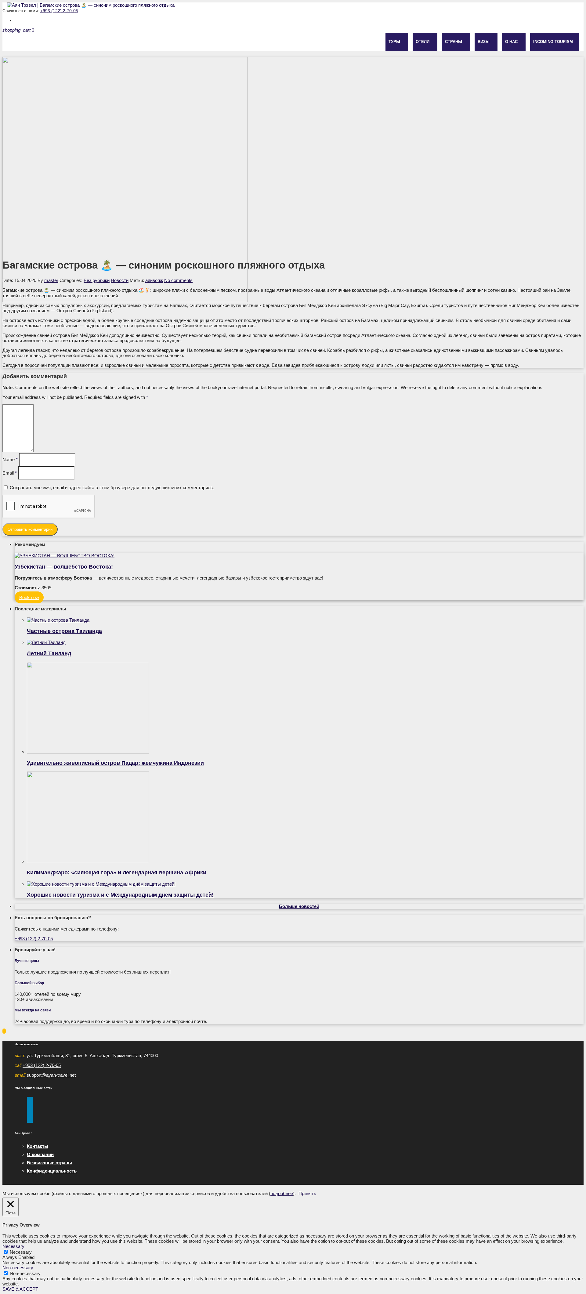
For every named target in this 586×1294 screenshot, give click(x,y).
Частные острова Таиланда (64, 631)
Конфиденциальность (52, 1170)
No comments (178, 280)
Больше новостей (299, 906)
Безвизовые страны (49, 1162)
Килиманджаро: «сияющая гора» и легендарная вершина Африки (116, 872)
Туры (394, 41)
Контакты (37, 1146)
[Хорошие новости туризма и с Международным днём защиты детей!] (305, 884)
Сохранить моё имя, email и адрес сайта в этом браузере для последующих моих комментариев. (112, 487)
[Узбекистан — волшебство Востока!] (299, 555)
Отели (422, 41)
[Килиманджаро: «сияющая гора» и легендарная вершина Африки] (305, 818)
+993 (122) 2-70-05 (59, 10)
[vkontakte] (30, 1109)
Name (10, 459)
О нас (511, 41)
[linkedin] (30, 1120)
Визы (484, 41)
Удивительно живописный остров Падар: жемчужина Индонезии (115, 763)
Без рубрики (97, 280)
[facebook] (30, 1099)
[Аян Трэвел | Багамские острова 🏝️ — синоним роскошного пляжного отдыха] (91, 5)
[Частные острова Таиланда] (305, 620)
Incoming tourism (553, 41)
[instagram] (30, 1104)
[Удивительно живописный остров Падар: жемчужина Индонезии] (305, 708)
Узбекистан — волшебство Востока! (64, 567)
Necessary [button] (13, 1246)
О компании (40, 1154)
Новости (119, 280)
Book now (29, 597)
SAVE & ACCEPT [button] (20, 1289)
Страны (453, 41)
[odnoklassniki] (30, 1115)
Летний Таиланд (49, 653)
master (51, 280)
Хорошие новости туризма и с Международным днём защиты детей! (120, 895)
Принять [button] (307, 1193)
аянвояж (154, 280)
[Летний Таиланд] (305, 642)
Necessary (21, 1252)
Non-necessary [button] (17, 1267)
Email (9, 472)
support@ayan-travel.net (51, 1075)
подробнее (281, 1193)
